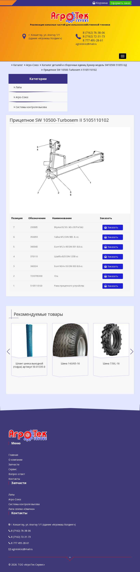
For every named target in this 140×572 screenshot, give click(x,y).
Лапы (18, 87)
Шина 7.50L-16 (111, 363)
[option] (29, 350)
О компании (15, 459)
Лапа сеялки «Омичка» (22, 509)
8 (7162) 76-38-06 (94, 33)
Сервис (13, 469)
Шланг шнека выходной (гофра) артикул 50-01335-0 (29, 365)
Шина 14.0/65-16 (70, 363)
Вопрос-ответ (17, 474)
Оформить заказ (120, 3)
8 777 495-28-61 (93, 40)
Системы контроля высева (31, 107)
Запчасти (14, 464)
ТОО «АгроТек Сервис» (31, 564)
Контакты (14, 478)
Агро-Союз (21, 97)
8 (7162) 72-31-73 (94, 36)
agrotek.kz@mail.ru (86, 44)
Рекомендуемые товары (38, 314)
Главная (13, 454)
